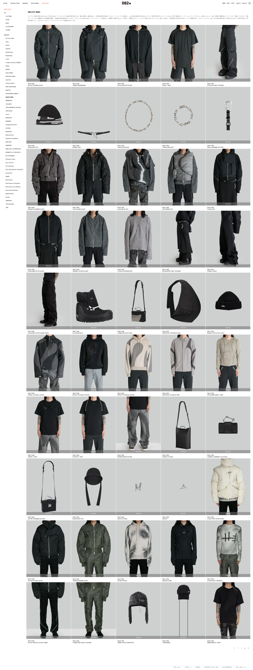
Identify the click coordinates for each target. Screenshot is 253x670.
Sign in (238, 3)
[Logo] (126, 3)
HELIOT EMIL (31, 84)
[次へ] (248, 648)
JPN (223, 3)
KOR (232, 3)
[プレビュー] (234, 648)
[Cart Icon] (249, 3)
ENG (228, 3)
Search (244, 3)
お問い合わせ (176, 667)
